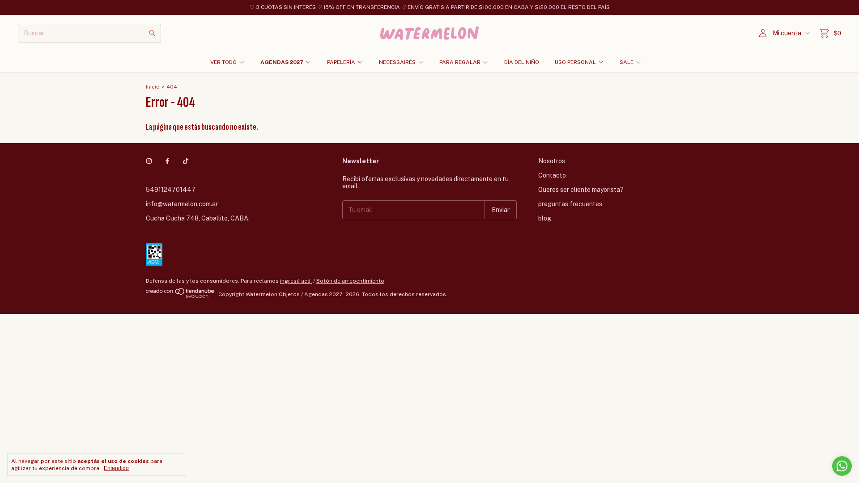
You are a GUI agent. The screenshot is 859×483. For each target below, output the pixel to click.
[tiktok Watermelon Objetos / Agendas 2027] (186, 161)
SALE (627, 62)
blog (544, 218)
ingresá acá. (296, 281)
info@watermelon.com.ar (182, 204)
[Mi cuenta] (762, 33)
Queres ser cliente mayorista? (581, 189)
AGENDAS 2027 (281, 62)
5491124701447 (171, 189)
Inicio (153, 87)
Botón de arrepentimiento (350, 281)
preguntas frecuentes (570, 204)
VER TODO (223, 62)
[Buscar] (152, 33)
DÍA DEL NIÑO (521, 62)
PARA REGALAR (460, 62)
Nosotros (551, 161)
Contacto (552, 175)
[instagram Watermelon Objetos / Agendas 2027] (149, 161)
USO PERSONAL (575, 62)
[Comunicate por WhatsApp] (842, 466)
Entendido (116, 468)
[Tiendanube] (180, 296)
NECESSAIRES (397, 62)
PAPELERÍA (341, 62)
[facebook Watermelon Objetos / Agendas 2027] (167, 161)
